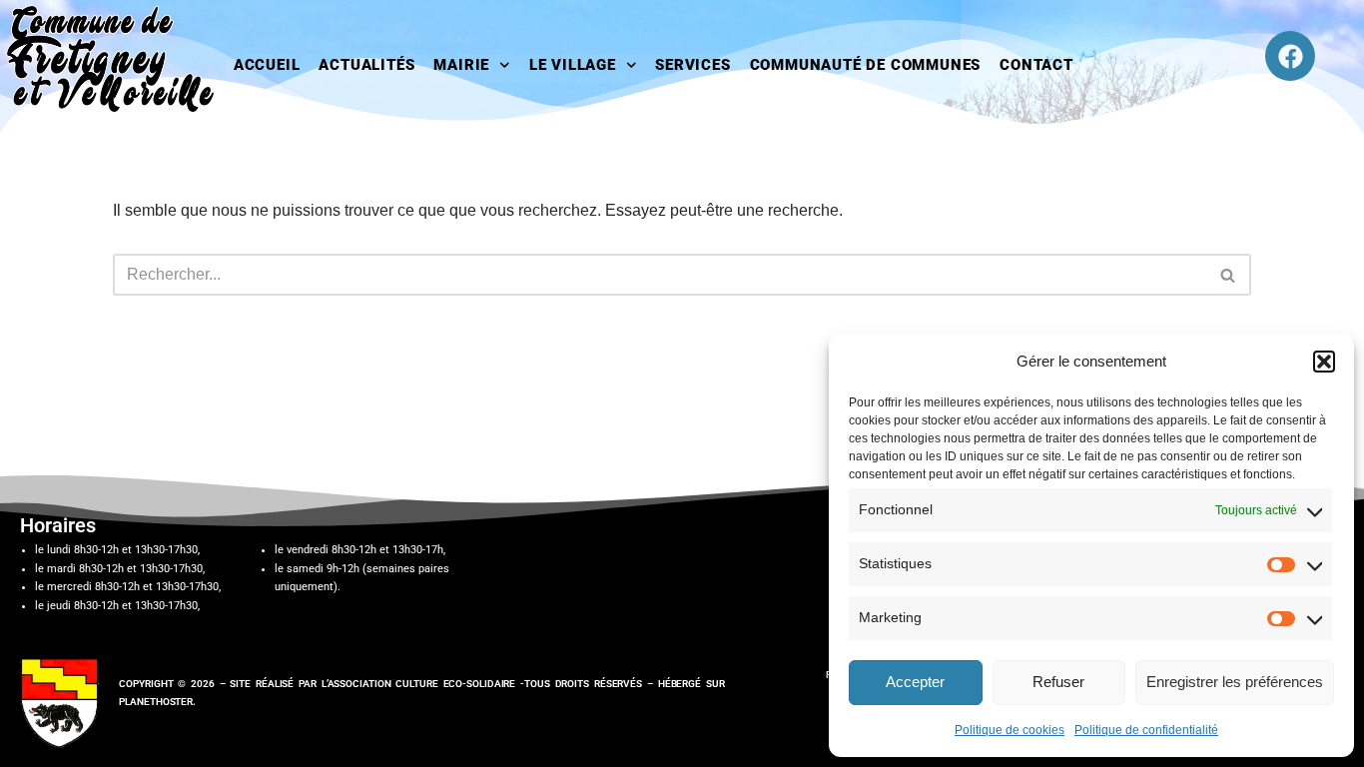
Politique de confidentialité (1146, 730)
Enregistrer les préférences (1234, 681)
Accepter (915, 681)
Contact (1036, 65)
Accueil (267, 65)
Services (692, 65)
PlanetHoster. (157, 701)
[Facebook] (1290, 56)
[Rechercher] (1228, 275)
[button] (1324, 362)
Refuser (1058, 681)
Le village (572, 65)
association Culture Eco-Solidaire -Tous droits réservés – (493, 683)
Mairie (461, 65)
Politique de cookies (1009, 730)
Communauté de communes (866, 65)
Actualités (366, 65)
